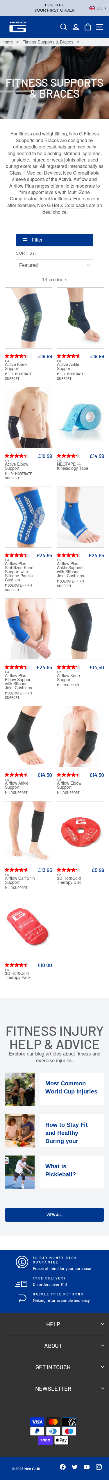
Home (7, 41)
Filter (36, 239)
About (53, 1345)
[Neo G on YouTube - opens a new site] (84, 1468)
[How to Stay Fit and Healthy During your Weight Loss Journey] (20, 1130)
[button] (54, 8)
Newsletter (53, 1388)
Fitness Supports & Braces (48, 41)
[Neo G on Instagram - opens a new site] (96, 1468)
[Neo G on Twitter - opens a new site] (72, 1468)
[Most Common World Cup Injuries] (20, 1089)
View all (54, 1214)
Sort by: (26, 253)
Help (53, 1324)
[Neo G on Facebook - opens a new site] (60, 1468)
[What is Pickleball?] (20, 1172)
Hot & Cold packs (70, 205)
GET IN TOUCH (53, 1366)
